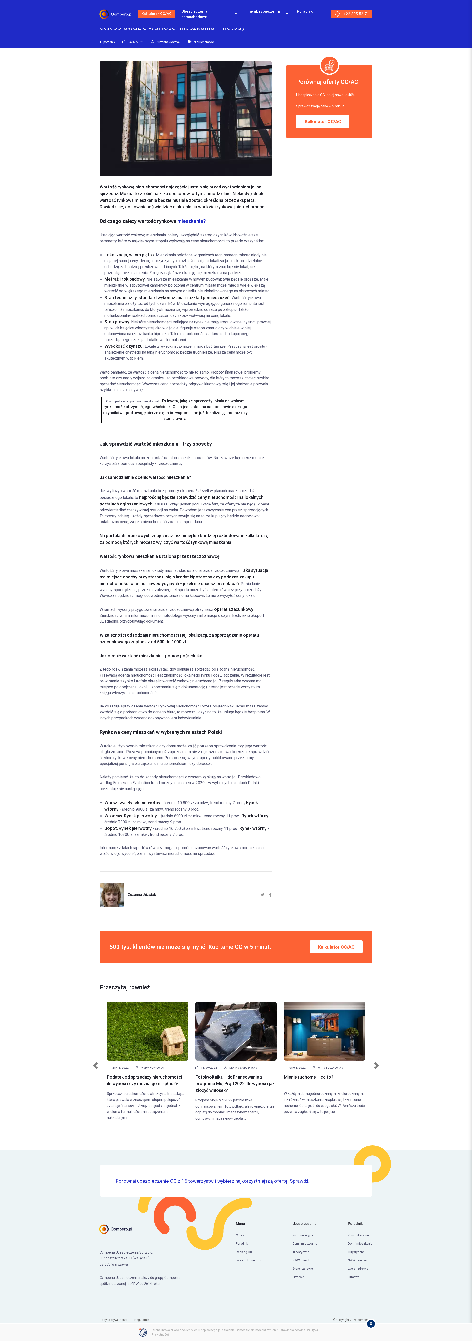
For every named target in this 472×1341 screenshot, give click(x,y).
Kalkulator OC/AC (156, 14)
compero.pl (364, 1320)
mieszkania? (191, 221)
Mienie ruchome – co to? (308, 1077)
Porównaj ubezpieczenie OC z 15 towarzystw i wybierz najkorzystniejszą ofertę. (213, 1181)
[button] (95, 1071)
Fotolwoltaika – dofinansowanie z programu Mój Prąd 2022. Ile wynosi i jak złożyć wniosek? (235, 1083)
